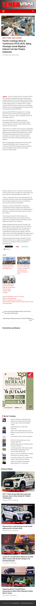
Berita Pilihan (7, 469)
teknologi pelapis (7, 303)
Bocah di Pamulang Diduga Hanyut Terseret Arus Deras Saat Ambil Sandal (17, 312)
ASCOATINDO (9, 296)
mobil (18, 490)
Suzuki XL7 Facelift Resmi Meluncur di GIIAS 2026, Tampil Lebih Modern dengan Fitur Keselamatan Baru (18, 559)
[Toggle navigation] (3, 11)
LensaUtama (15, 603)
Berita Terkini (7, 38)
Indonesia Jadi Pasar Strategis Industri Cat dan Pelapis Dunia (8, 266)
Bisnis (14, 38)
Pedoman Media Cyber (27, 603)
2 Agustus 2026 (7, 530)
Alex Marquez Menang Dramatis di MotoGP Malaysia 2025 (17, 319)
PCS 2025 (30, 301)
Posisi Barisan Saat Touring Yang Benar (21, 436)
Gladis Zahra (15, 55)
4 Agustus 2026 (7, 500)
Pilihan (23, 490)
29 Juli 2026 (6, 563)
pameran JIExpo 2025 (22, 301)
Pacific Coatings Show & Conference (12, 300)
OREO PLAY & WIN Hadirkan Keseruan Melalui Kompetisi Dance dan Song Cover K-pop (22, 432)
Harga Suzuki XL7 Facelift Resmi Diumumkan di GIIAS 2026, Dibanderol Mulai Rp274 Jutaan (18, 591)
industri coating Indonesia (9, 298)
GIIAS (13, 490)
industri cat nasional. (18, 296)
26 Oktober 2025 (7, 55)
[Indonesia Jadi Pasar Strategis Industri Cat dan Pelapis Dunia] (9, 260)
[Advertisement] (18, 75)
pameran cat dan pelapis (9, 301)
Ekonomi (19, 38)
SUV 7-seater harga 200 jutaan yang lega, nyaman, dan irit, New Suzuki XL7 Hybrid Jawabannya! (17, 496)
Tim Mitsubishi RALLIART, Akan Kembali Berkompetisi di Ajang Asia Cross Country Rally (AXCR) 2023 (21, 449)
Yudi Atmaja (15, 500)
